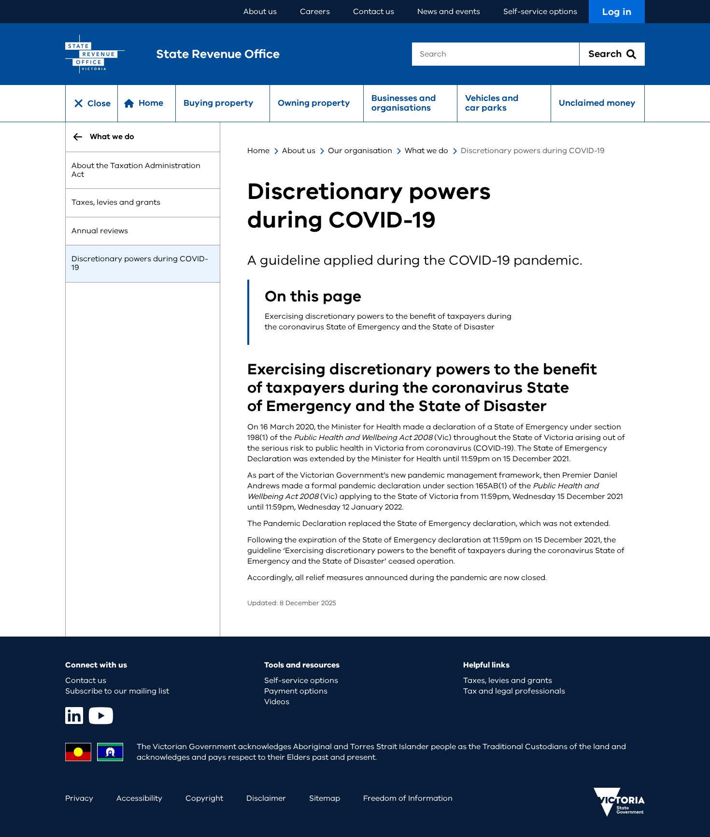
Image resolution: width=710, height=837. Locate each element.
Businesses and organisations (403, 102)
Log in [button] (616, 11)
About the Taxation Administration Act (135, 170)
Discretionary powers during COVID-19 (139, 263)
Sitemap (324, 798)
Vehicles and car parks (492, 102)
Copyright (204, 798)
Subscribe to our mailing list (117, 691)
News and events (448, 11)
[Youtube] (101, 715)
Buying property (219, 103)
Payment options (295, 691)
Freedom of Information (408, 798)
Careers (315, 11)
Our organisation (360, 150)
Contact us (373, 11)
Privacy (79, 798)
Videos (276, 701)
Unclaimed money (597, 103)
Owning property (314, 103)
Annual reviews (99, 231)
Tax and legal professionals (514, 691)
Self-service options (540, 11)
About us (260, 11)
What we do (426, 150)
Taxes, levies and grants (115, 203)
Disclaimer (266, 798)
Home (258, 150)
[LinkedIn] (74, 715)
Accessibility (139, 798)
